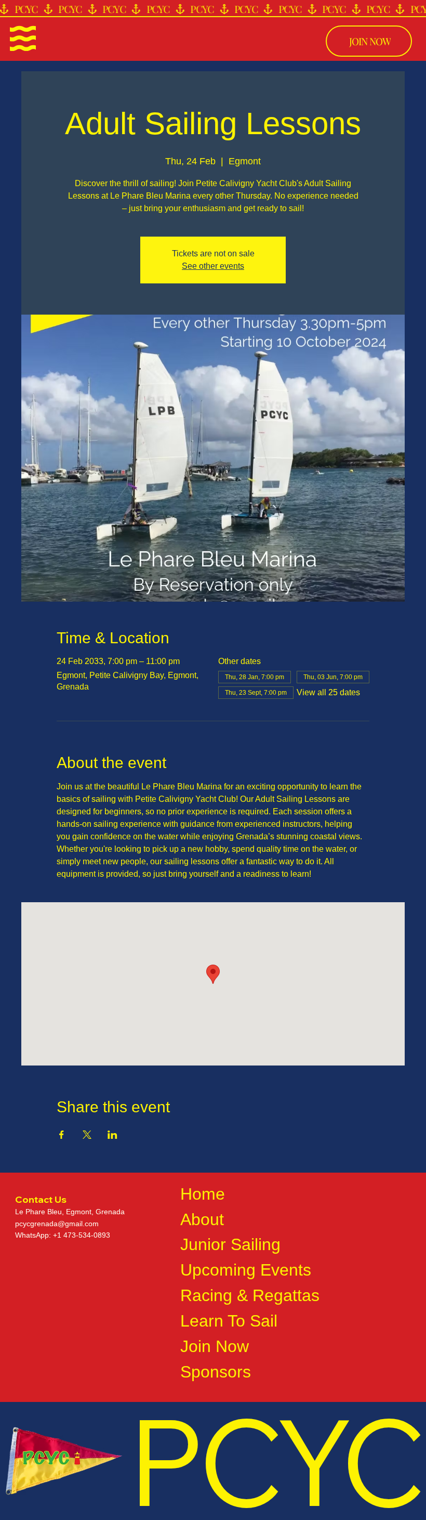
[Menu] (23, 38)
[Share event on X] (87, 1135)
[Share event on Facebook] (61, 1135)
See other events (213, 266)
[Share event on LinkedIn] (112, 1135)
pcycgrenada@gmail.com (57, 1223)
